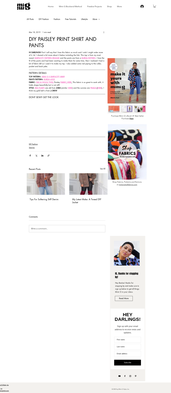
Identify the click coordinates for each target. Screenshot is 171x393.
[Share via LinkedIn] (42, 155)
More (95, 19)
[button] (154, 6)
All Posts (30, 19)
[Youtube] (119, 376)
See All (102, 168)
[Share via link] (48, 155)
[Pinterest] (135, 376)
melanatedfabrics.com (128, 184)
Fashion (57, 19)
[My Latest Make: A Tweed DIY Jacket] (88, 184)
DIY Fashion (44, 19)
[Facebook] (125, 376)
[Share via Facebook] (30, 155)
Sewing (32, 147)
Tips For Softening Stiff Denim (44, 199)
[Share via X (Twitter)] (36, 155)
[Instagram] (130, 376)
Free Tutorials (70, 19)
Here (131, 118)
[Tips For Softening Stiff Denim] (46, 184)
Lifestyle (84, 19)
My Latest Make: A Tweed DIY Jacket (86, 201)
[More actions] (103, 32)
